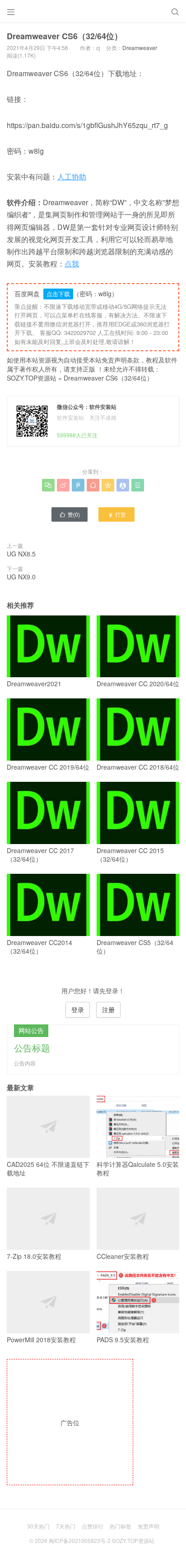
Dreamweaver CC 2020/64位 (138, 683)
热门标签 (120, 1526)
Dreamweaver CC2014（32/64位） (39, 946)
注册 (108, 1009)
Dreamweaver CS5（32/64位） (135, 946)
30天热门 (38, 1526)
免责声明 (148, 1526)
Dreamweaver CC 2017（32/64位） (40, 854)
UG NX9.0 (21, 576)
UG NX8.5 (21, 553)
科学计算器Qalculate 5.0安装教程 (138, 1168)
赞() (69, 514)
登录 (77, 1009)
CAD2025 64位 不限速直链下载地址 (48, 1168)
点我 (72, 263)
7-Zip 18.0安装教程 (34, 1256)
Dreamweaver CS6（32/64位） (108, 377)
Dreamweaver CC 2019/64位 (48, 766)
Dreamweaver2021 (34, 683)
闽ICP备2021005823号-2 (80, 1540)
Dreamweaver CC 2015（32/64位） (130, 854)
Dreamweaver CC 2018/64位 (138, 766)
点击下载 (58, 293)
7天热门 (65, 1526)
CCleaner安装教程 (123, 1256)
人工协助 (71, 176)
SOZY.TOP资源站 (31, 377)
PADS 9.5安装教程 (123, 1339)
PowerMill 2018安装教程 (41, 1339)
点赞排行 (92, 1526)
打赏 (116, 514)
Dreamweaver (139, 47)
